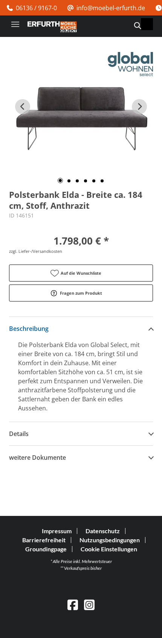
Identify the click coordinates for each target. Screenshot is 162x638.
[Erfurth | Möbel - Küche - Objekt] (52, 26)
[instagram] (89, 604)
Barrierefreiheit (44, 539)
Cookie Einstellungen (109, 549)
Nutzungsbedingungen (109, 539)
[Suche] (137, 25)
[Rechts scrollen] (139, 106)
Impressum (57, 530)
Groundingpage (46, 548)
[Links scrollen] (22, 106)
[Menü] (15, 24)
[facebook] (72, 604)
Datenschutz (103, 530)
